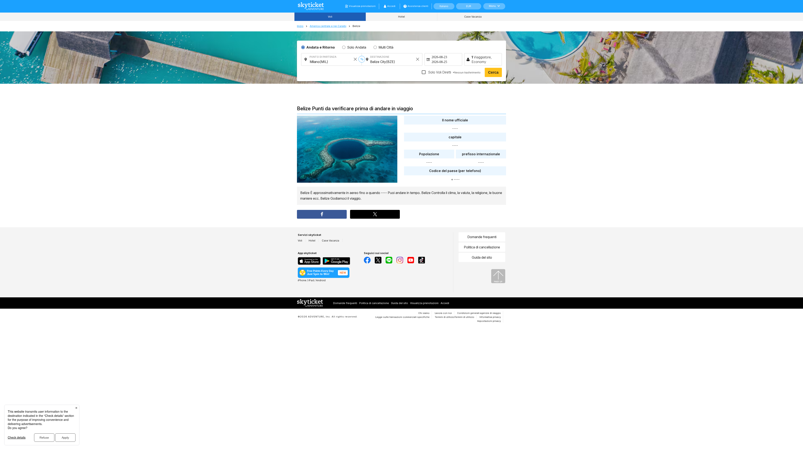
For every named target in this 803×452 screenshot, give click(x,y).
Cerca (493, 72)
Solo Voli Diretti (454, 72)
